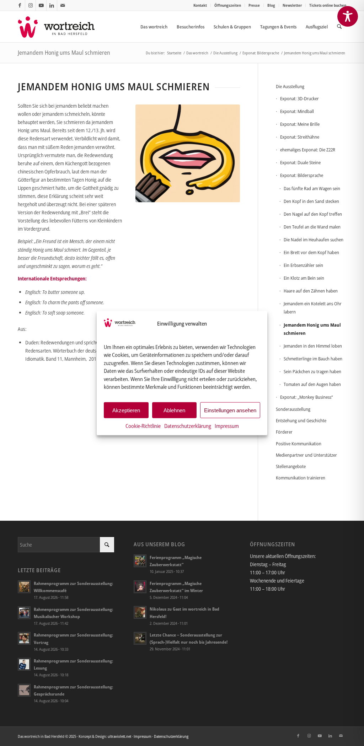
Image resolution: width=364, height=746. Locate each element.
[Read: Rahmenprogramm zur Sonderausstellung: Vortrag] (24, 638)
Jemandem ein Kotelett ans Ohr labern (313, 307)
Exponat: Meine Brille (300, 124)
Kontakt (200, 5)
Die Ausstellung (290, 86)
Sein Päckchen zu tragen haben (312, 371)
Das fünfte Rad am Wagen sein (312, 188)
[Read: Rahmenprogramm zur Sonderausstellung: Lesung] (24, 664)
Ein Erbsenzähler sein (303, 265)
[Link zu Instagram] (30, 5)
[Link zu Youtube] (41, 5)
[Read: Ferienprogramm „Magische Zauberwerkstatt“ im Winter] (140, 586)
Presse (254, 5)
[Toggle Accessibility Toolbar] (348, 16)
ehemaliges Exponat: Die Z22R (307, 149)
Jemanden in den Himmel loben (313, 346)
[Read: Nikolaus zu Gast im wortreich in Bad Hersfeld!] (140, 612)
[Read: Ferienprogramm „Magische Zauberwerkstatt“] (140, 560)
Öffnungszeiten (227, 5)
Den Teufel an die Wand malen (312, 227)
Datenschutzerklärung (187, 425)
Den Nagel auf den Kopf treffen (313, 214)
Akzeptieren (126, 410)
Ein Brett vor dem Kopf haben (311, 252)
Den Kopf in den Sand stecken (311, 201)
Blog (271, 5)
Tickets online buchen (327, 5)
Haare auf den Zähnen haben (311, 291)
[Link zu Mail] (62, 5)
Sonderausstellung (293, 409)
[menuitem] (200, 5)
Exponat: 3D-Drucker (299, 98)
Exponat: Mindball (297, 111)
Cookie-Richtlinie (143, 425)
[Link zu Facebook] (20, 5)
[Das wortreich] (61, 26)
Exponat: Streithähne (299, 137)
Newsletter (292, 5)
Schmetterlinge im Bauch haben (313, 358)
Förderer (284, 432)
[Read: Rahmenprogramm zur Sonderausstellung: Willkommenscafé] (24, 586)
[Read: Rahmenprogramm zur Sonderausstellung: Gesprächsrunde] (24, 690)
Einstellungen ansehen (230, 410)
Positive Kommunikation (298, 443)
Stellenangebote (291, 466)
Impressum (227, 425)
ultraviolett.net (119, 736)
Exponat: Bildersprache (301, 175)
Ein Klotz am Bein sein (304, 278)
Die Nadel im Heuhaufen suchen (313, 239)
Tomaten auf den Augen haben (312, 384)
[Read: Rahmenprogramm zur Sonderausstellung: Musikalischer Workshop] (24, 612)
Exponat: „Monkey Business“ (306, 397)
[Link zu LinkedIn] (52, 5)
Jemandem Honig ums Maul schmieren (64, 53)
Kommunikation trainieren (300, 477)
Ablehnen (174, 410)
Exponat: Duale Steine (300, 162)
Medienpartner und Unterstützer (306, 455)
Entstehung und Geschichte (301, 420)
